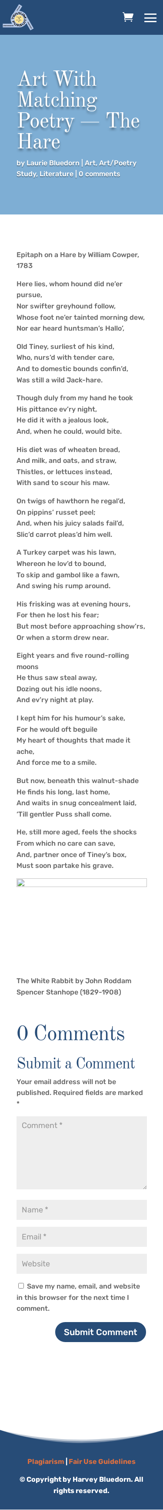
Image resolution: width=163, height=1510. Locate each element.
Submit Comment (100, 1332)
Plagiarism (45, 1461)
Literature (56, 174)
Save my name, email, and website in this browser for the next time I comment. (78, 1297)
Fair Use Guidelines (102, 1461)
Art (90, 163)
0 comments (99, 174)
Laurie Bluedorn (53, 163)
